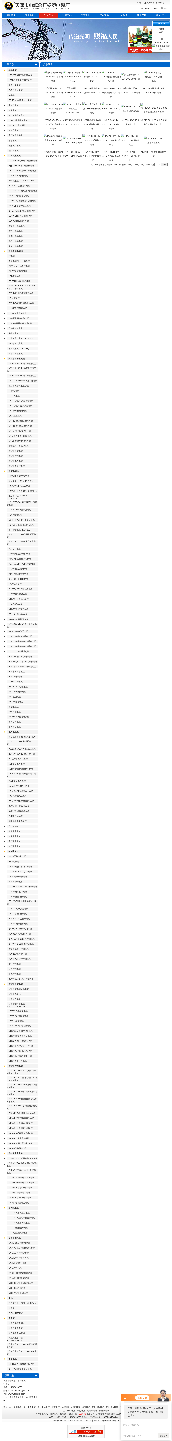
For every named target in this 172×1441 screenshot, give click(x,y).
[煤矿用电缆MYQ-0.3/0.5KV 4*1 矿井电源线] (53, 81)
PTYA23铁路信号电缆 (18, 631)
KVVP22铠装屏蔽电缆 (18, 909)
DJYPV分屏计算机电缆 (19, 221)
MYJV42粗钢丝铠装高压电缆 (21, 1177)
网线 (11, 1298)
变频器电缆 (14, 105)
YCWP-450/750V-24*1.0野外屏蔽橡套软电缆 (53, 124)
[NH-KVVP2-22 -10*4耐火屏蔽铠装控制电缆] (111, 81)
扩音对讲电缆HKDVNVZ (19, 530)
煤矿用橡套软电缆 (17, 466)
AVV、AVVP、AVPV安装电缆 (22, 564)
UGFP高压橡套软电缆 (18, 1228)
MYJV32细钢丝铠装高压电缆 (21, 1182)
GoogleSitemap (60, 1420)
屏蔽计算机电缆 (16, 246)
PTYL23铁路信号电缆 (18, 574)
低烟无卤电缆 (15, 145)
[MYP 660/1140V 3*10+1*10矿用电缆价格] (111, 144)
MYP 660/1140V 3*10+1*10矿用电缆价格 (111, 156)
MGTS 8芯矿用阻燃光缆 (19, 1243)
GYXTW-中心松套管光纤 (20, 1258)
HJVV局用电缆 (15, 515)
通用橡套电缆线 (16, 251)
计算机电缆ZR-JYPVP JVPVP (22, 181)
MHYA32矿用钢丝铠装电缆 (21, 1031)
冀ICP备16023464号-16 (108, 1420)
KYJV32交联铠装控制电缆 (20, 866)
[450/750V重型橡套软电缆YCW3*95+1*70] (72, 113)
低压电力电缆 (15, 846)
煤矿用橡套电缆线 (17, 358)
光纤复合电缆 (15, 549)
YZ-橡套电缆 (14, 298)
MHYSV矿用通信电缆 (18, 1016)
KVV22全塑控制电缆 (18, 897)
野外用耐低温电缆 (17, 328)
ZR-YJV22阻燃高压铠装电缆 (21, 801)
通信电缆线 (14, 471)
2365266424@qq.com (19, 1390)
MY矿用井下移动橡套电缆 (20, 436)
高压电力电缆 (15, 841)
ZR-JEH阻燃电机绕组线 (19, 281)
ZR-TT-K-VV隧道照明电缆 (20, 100)
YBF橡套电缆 (14, 276)
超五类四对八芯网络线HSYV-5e (23, 1303)
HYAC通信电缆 (15, 676)
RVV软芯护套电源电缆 (19, 806)
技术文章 (104, 15)
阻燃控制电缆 (15, 974)
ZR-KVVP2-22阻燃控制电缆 (21, 944)
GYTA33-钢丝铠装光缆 (19, 1278)
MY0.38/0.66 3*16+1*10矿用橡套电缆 (131, 156)
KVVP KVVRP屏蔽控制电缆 (21, 979)
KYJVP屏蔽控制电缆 (18, 876)
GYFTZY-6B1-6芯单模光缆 (20, 589)
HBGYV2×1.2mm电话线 (19, 486)
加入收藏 (150, 2)
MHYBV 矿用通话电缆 (18, 609)
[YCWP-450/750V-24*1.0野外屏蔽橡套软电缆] (53, 113)
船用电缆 (13, 110)
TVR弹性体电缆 (16, 90)
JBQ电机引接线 (16, 343)
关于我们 (29, 15)
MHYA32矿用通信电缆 (19, 599)
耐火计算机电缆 (16, 231)
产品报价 (123, 15)
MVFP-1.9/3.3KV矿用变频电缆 (22, 375)
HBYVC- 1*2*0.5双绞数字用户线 (23, 491)
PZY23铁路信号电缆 (18, 614)
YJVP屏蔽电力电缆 (17, 781)
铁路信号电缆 (15, 722)
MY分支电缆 (14, 396)
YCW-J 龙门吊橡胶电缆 (19, 266)
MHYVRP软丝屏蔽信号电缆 (21, 1046)
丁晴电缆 (13, 140)
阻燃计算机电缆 (16, 236)
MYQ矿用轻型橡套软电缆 (20, 441)
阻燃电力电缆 (15, 831)
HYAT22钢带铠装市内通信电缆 (22, 641)
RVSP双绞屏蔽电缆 (17, 692)
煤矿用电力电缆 (16, 461)
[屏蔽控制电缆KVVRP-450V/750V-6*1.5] (72, 81)
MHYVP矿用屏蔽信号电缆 (20, 1051)
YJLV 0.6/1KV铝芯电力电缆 (21, 791)
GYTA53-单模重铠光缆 (19, 1253)
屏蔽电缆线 (14, 707)
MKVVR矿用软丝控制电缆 (20, 1143)
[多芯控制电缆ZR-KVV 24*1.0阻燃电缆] (130, 79)
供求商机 (85, 15)
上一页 (130, 164)
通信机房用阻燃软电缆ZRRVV (22, 737)
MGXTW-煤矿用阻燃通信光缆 (22, 1248)
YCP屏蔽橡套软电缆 (18, 271)
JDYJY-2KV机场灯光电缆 (20, 559)
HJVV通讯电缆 (15, 584)
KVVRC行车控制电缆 (18, 125)
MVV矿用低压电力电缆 (19, 1203)
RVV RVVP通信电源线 (19, 717)
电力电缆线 (14, 732)
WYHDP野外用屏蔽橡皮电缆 (21, 303)
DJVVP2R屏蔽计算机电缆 (20, 216)
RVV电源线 (14, 861)
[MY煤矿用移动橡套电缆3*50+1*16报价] (53, 144)
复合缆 (12, 1318)
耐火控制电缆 (15, 969)
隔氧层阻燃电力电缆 (18, 821)
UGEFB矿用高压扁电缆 (19, 1213)
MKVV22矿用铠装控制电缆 (21, 1128)
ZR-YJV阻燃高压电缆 (18, 759)
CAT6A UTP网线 (16, 1313)
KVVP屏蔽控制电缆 (17, 856)
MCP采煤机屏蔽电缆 (18, 411)
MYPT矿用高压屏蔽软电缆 (20, 426)
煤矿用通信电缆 (16, 451)
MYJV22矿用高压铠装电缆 (20, 1187)
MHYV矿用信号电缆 (18, 1061)
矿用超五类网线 (16, 999)
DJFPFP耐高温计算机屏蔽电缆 (22, 201)
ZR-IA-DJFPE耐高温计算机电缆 (23, 191)
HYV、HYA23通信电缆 (19, 651)
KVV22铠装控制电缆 (18, 954)
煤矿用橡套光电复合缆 (19, 386)
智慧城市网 (86, 1427)
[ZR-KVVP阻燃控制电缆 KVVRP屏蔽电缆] (153, 81)
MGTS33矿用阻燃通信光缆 (21, 1283)
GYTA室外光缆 (15, 1268)
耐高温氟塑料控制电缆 (19, 949)
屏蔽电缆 (13, 1359)
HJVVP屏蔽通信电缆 (18, 569)
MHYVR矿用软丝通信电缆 (20, 1056)
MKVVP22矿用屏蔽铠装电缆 (21, 1118)
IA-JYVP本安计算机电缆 (19, 186)
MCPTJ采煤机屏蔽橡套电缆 (21, 401)
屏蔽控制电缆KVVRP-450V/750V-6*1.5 (73, 92)
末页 (143, 164)
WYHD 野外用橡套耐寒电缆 (21, 293)
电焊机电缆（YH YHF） (19, 348)
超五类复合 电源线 (17, 1333)
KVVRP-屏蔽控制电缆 (18, 924)
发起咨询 (164, 1436)
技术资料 (141, 15)
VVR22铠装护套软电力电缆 (21, 769)
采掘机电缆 (14, 333)
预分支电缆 (14, 130)
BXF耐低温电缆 (16, 816)
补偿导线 (13, 95)
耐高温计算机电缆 (17, 226)
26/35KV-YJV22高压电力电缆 (22, 754)
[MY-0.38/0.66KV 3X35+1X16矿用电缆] (72, 142)
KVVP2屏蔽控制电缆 (18, 891)
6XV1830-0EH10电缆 (18, 579)
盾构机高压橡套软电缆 (19, 446)
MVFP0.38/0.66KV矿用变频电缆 (23, 381)
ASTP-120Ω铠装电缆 (18, 686)
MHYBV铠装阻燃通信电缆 (20, 1041)
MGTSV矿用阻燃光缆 (18, 1293)
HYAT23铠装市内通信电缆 (20, 636)
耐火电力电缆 (15, 836)
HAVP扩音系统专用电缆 (19, 554)
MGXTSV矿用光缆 (17, 1288)
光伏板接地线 (15, 826)
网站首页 (11, 15)
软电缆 (12, 256)
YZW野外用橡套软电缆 (19, 318)
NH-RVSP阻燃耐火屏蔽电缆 (21, 1364)
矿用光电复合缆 (16, 1328)
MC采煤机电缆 (15, 416)
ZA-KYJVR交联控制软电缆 (20, 929)
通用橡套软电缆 (16, 353)
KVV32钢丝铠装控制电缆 (20, 934)
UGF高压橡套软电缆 (18, 1233)
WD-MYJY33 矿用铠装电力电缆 (23, 1158)
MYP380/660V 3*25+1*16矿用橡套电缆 (92, 156)
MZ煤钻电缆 (14, 391)
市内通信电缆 (15, 727)
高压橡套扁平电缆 (17, 135)
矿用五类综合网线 (17, 1323)
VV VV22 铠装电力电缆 (19, 786)
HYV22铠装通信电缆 (18, 594)
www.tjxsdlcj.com (17, 1394)
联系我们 (160, 2)
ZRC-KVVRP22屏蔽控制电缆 (22, 939)
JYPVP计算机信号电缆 (19, 196)
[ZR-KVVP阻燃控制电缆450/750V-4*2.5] (92, 81)
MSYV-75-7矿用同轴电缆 (20, 1026)
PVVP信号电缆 (15, 881)
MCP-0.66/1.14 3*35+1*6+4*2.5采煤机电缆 (111, 124)
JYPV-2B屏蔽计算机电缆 (20, 206)
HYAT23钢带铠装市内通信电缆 (22, 646)
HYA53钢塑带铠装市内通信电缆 (23, 661)
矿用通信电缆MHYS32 (19, 989)
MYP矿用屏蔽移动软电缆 (20, 431)
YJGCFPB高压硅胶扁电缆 (20, 75)
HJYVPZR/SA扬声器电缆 (20, 510)
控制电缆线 (14, 851)
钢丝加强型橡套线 (17, 115)
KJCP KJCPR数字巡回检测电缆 (23, 886)
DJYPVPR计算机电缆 (18, 176)
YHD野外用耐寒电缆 (18, 308)
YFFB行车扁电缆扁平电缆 (20, 80)
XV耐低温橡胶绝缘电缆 (19, 811)
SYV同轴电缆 (15, 712)
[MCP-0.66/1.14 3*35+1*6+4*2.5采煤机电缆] (111, 113)
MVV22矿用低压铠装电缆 (20, 1197)
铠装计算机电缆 (16, 241)
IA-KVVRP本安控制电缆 (19, 919)
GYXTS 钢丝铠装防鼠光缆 (20, 1273)
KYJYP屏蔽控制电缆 (18, 914)
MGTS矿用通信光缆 (17, 1263)
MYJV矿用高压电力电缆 (19, 1192)
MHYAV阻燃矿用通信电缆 (20, 1036)
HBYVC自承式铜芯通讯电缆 (21, 525)
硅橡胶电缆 (14, 150)
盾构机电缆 (14, 1208)
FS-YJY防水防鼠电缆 (18, 120)
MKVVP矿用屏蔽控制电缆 (20, 1138)
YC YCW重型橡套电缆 (19, 313)
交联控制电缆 (15, 964)
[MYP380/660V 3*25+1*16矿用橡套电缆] (92, 144)
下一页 (137, 164)
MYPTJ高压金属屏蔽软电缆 (21, 421)
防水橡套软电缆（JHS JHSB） (22, 338)
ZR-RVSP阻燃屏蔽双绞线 (20, 1369)
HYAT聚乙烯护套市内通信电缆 (22, 666)
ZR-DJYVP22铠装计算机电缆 (22, 211)
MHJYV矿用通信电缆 (18, 1011)
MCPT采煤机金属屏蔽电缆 (20, 406)
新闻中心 (67, 15)
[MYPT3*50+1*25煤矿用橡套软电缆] (130, 111)
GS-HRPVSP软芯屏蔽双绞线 (22, 520)
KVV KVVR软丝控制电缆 (20, 959)
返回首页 (141, 2)
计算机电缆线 (15, 155)
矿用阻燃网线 (15, 994)
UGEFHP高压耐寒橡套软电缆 (22, 1218)
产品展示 (48, 15)
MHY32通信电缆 (16, 1021)
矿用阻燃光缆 (15, 1238)
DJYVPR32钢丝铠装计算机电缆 (23, 160)
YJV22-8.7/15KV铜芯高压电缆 (22, 749)
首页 (124, 164)
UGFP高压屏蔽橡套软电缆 (20, 323)
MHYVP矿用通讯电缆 (18, 619)
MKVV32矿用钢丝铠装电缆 (21, 1123)
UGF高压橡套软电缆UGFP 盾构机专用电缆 (92, 124)
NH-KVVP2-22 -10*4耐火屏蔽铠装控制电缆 (111, 92)
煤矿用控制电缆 (16, 456)
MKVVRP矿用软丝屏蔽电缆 (21, 1133)
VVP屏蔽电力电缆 (17, 764)
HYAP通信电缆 (15, 604)
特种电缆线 (14, 70)
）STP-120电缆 (16, 681)
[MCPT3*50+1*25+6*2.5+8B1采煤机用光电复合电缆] (153, 112)
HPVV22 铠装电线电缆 (19, 476)
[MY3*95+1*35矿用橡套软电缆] (153, 142)
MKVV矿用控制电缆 (17, 1148)
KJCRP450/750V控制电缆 (20, 871)
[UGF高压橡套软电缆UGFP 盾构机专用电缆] (92, 113)
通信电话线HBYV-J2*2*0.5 (21, 481)
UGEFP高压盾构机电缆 (19, 1223)
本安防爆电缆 (15, 85)
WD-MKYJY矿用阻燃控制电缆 (22, 1113)
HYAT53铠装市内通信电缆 (20, 656)
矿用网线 (13, 1308)
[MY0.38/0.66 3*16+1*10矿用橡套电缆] (130, 144)
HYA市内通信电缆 (17, 671)
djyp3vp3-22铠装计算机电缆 (21, 165)
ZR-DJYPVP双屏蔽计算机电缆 (22, 170)
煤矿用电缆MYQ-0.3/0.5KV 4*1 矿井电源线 (53, 92)
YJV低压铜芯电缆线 (17, 796)
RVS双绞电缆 (15, 697)
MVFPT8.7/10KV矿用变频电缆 (22, 363)
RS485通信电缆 (16, 702)
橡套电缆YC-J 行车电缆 (19, 261)
